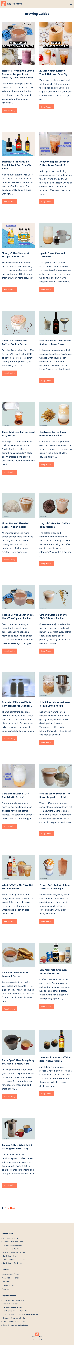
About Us (5, 1289)
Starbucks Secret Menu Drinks (14, 1252)
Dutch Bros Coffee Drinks (12, 1263)
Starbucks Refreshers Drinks (13, 1242)
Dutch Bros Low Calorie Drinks (14, 1300)
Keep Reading (9, 110)
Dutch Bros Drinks (9, 1256)
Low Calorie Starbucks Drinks (14, 1259)
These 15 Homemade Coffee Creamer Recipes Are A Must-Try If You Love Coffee (18, 74)
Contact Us (6, 1282)
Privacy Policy (33, 1340)
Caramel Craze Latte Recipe (13, 1307)
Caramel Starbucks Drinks (12, 1245)
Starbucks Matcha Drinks (12, 1249)
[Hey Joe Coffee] (12, 3)
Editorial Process (8, 1285)
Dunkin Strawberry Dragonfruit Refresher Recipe (20, 1314)
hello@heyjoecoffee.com (11, 1274)
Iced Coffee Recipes (10, 1238)
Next (14, 1208)
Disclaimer (42, 1340)
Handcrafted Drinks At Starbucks (15, 1311)
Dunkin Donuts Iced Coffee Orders (15, 1325)
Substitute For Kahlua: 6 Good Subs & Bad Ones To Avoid (16, 165)
